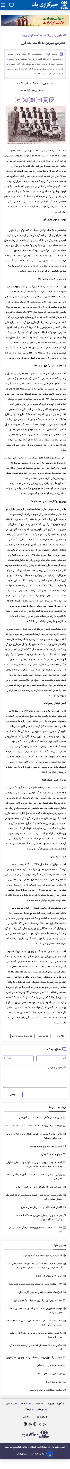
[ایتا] (25, 1424)
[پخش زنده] (11, 5)
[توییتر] (25, 100)
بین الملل (10, 1404)
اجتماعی (40, 1410)
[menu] (3, 5)
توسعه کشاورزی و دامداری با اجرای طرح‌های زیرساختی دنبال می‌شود (34, 1311)
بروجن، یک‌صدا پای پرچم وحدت (46, 1146)
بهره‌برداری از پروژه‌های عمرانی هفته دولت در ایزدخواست (34, 1126)
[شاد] (30, 1424)
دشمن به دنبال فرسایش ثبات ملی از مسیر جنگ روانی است (35, 1347)
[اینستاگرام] (32, 100)
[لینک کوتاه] (52, 100)
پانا (49, 1447)
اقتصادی (24, 1404)
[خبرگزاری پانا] (50, 5)
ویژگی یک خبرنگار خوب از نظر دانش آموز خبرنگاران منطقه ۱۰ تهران (33, 1177)
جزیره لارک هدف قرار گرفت (49, 1276)
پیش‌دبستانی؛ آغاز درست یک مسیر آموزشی (40, 1118)
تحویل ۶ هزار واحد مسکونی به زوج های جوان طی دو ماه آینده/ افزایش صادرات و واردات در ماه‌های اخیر (33, 1266)
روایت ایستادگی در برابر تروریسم (46, 1390)
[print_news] (45, 100)
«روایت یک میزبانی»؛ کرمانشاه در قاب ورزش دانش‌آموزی (34, 1358)
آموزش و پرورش (54, 1404)
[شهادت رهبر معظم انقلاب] (35, 20)
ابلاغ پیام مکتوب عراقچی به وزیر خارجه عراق (40, 1292)
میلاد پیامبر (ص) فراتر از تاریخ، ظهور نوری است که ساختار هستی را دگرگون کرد (33, 1323)
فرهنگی (27, 1410)
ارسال (12, 1095)
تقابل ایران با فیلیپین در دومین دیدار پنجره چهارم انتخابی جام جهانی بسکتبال (34, 1136)
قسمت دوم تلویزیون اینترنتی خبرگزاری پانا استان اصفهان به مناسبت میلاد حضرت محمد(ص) (34, 1165)
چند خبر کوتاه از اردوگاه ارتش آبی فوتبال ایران (39, 1187)
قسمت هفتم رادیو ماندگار (49, 1366)
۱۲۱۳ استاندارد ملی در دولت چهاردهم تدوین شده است (35, 1284)
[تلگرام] (18, 100)
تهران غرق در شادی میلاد (50, 1374)
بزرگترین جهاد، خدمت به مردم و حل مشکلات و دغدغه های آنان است (36, 1335)
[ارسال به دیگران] (39, 100)
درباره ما (27, 1417)
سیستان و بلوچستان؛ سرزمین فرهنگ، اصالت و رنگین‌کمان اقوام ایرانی (38, 1218)
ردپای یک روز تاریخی (51, 1154)
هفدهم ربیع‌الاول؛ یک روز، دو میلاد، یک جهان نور (38, 1300)
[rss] (44, 1424)
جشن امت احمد (54, 1382)
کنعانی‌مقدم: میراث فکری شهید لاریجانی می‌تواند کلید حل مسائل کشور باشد (34, 1197)
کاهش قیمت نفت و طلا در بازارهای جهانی (41, 1207)
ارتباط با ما (42, 1417)
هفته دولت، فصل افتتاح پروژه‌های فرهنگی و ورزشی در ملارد (35, 1230)
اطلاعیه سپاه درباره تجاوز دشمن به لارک (42, 1256)
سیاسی (37, 1404)
